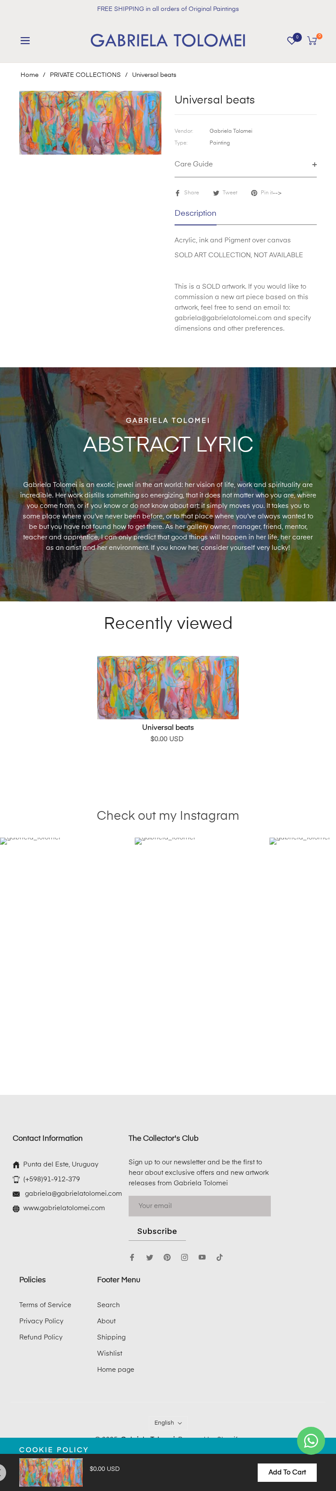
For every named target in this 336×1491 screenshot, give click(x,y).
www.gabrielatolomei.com (64, 1208)
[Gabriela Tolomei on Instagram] (184, 1257)
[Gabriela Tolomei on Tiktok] (222, 1257)
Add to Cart (287, 1472)
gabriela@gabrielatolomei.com (72, 1194)
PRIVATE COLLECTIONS (85, 75)
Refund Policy (41, 1337)
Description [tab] (196, 213)
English (164, 1423)
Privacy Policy (41, 1321)
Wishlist (109, 1353)
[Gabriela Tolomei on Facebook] (132, 1257)
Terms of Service (45, 1305)
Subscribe (157, 1232)
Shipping (111, 1337)
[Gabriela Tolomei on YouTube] (202, 1257)
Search (108, 1305)
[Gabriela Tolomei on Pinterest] (167, 1257)
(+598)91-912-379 (51, 1179)
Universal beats (168, 728)
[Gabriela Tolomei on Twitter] (149, 1257)
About (106, 1321)
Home (29, 75)
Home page (115, 1370)
